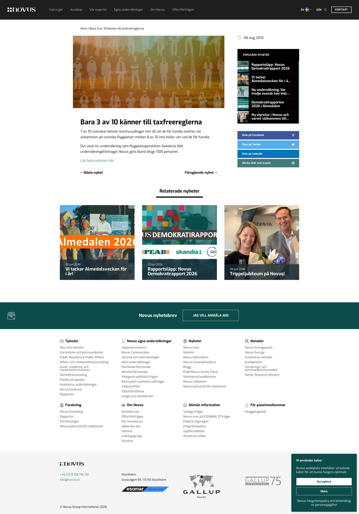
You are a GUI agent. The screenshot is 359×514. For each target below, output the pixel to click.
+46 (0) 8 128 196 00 (74, 474)
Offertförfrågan (183, 10)
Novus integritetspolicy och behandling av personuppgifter (324, 503)
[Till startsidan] (21, 9)
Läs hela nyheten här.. (97, 160)
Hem (83, 28)
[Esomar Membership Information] (145, 492)
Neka (324, 491)
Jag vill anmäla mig (211, 315)
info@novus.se (70, 480)
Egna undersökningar (128, 10)
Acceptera (324, 482)
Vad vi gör (56, 10)
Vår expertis (98, 10)
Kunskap (76, 10)
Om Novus (158, 10)
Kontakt (341, 9)
